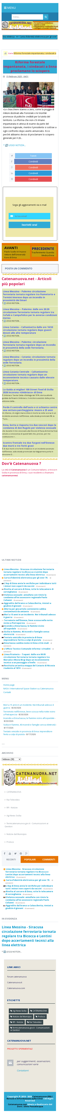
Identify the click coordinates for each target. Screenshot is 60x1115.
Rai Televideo (13, 799)
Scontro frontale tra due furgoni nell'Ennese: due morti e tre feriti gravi (29, 444)
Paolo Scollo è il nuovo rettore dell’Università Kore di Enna (15, 254)
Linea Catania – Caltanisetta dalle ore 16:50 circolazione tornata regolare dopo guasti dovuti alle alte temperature (28, 330)
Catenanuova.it (14, 982)
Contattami (23, 1070)
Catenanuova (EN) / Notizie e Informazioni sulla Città (30, 1097)
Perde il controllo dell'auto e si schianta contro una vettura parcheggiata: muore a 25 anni (30, 409)
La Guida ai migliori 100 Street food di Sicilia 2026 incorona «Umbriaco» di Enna (28, 391)
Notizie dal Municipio (17, 834)
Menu (11, 8)
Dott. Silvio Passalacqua (30, 1106)
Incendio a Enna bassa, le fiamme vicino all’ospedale (28, 718)
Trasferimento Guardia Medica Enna (43, 254)
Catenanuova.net (17, 1104)
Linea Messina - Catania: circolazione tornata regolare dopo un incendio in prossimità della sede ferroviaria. (29, 359)
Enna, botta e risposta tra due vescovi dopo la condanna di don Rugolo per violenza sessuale (29, 426)
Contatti (7, 692)
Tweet (33, 155)
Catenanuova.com (16, 988)
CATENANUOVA (14, 791)
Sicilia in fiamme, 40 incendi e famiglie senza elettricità (29, 724)
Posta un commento (18, 268)
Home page (9, 684)
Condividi (33, 161)
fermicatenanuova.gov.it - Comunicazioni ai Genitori (30, 1028)
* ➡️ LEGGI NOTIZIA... (14, 145)
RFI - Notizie (12, 807)
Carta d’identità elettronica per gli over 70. (34, 36)
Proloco (10, 841)
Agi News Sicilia (14, 815)
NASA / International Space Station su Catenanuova (28, 688)
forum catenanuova (17, 976)
